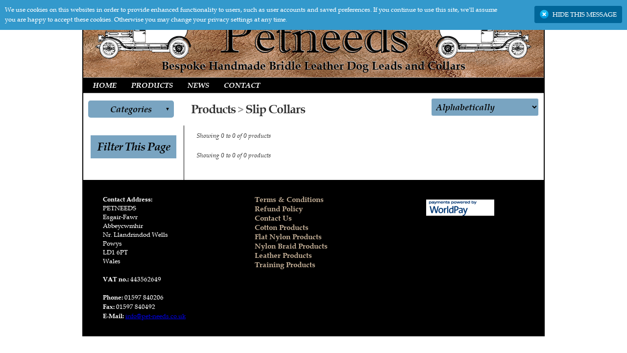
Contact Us (273, 218)
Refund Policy (279, 208)
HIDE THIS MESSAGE (585, 14)
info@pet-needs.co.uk (155, 316)
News (198, 85)
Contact (242, 85)
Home (105, 85)
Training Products (285, 264)
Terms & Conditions (289, 199)
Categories (131, 109)
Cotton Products (282, 227)
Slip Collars (275, 109)
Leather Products (283, 255)
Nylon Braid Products (291, 246)
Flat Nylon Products (288, 236)
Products (152, 85)
